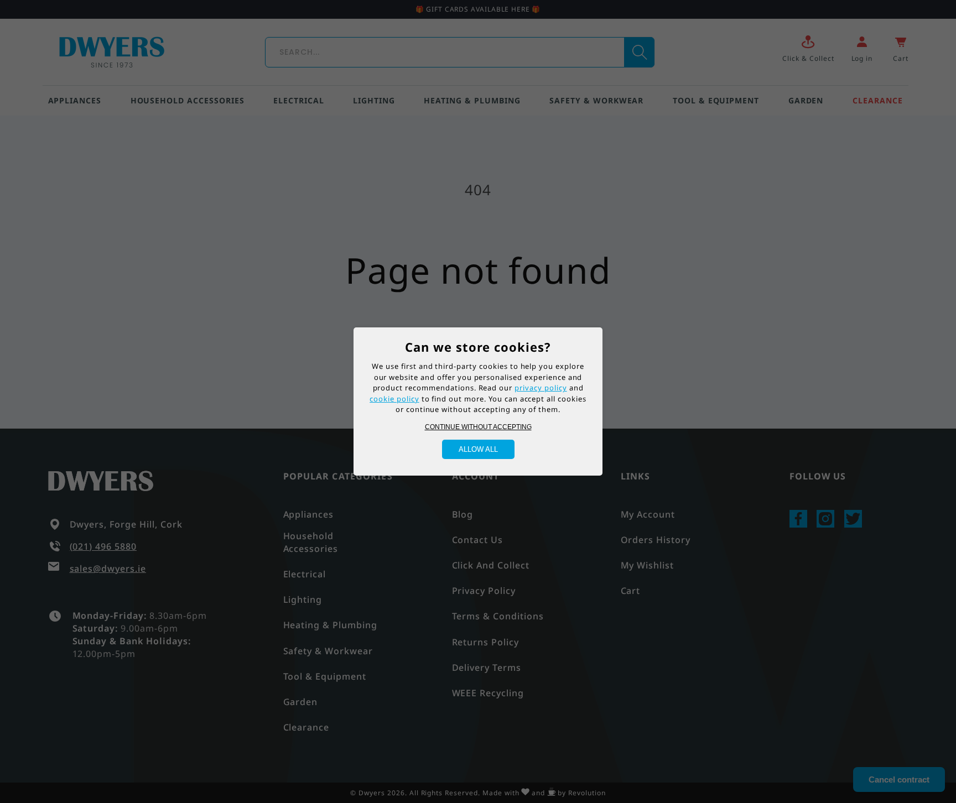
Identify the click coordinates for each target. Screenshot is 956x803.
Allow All (478, 449)
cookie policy (394, 399)
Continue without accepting (478, 427)
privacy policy (541, 388)
